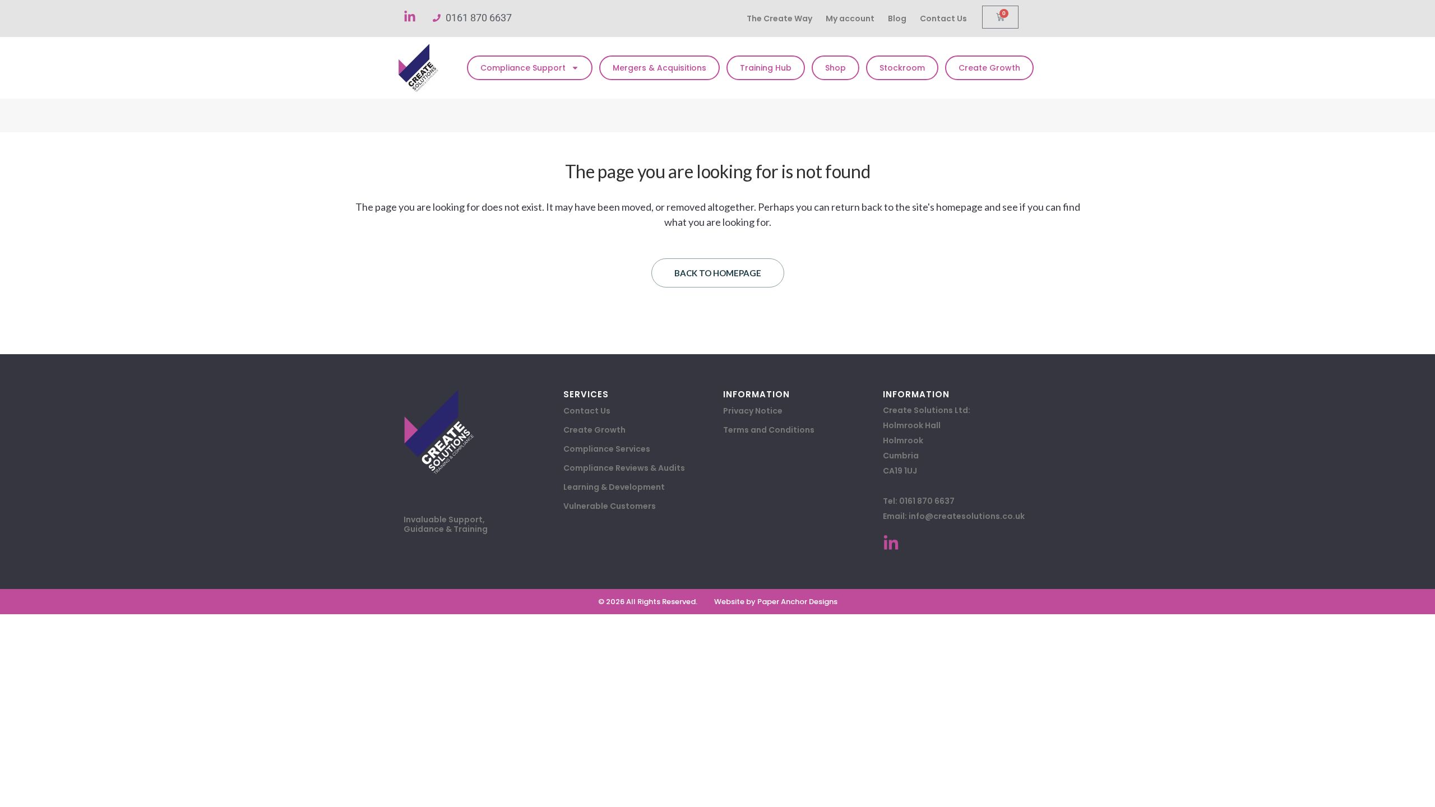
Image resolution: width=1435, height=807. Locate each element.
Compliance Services (606, 448)
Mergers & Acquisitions (659, 67)
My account (850, 18)
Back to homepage (717, 273)
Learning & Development (614, 487)
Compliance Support (523, 67)
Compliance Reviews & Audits (624, 468)
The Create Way (779, 18)
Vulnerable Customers (609, 506)
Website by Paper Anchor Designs (775, 601)
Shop (835, 67)
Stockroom (902, 67)
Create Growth (989, 67)
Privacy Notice (753, 410)
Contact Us (943, 18)
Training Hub (765, 67)
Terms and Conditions (768, 429)
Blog (897, 18)
